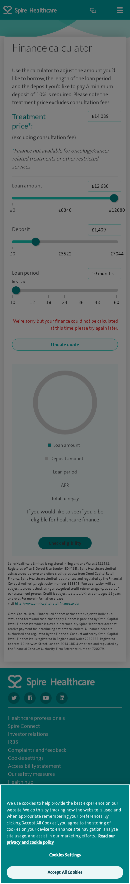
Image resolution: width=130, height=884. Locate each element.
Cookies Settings (65, 855)
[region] (65, 834)
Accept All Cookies (65, 872)
